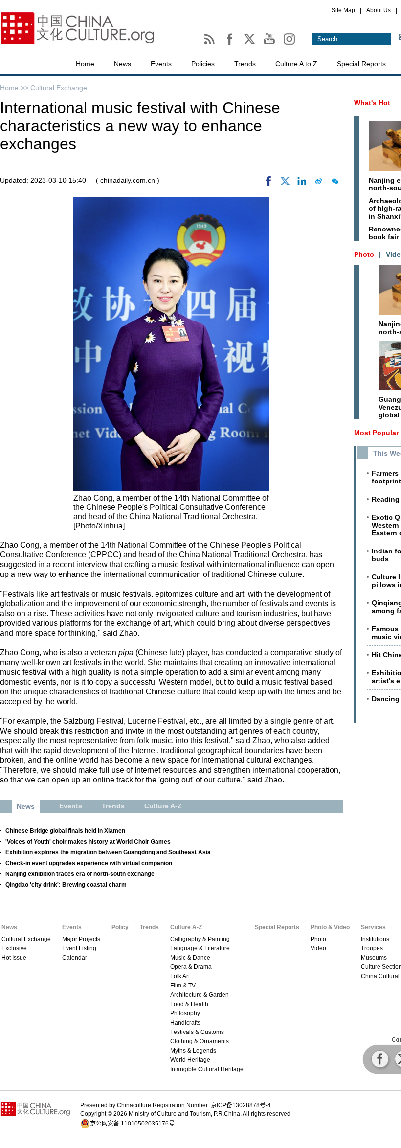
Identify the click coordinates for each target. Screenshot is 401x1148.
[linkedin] (301, 183)
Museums (374, 957)
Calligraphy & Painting (200, 939)
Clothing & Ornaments (199, 1041)
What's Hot (372, 103)
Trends (245, 64)
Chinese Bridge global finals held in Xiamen (65, 830)
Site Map (343, 10)
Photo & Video (330, 927)
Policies (203, 64)
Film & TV (183, 985)
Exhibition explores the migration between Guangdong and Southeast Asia (108, 852)
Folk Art (180, 976)
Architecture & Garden (199, 994)
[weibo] (318, 183)
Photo (318, 939)
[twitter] (285, 183)
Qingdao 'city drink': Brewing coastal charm (66, 884)
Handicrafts (185, 1022)
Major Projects (81, 939)
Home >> (15, 88)
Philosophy (185, 1013)
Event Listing (79, 948)
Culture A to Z (296, 64)
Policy (120, 927)
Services (373, 927)
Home (85, 64)
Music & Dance (190, 957)
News (122, 64)
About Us (378, 10)
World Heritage (190, 1059)
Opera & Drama (191, 967)
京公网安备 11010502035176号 (132, 1123)
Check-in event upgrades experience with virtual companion (88, 863)
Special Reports (361, 64)
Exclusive (14, 948)
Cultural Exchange (58, 88)
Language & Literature (200, 948)
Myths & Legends (193, 1050)
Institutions (375, 939)
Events (161, 64)
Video (318, 948)
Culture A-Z (186, 927)
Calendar (74, 957)
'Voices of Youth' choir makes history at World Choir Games (88, 841)
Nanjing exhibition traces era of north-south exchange (80, 874)
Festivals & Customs (197, 1032)
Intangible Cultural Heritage (207, 1069)
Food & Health (189, 1004)
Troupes (372, 948)
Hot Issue (13, 957)
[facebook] (268, 183)
